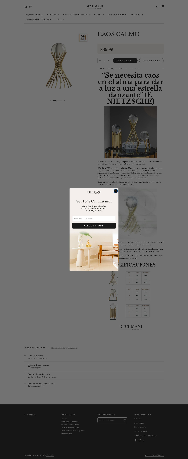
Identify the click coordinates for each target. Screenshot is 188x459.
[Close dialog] (116, 191)
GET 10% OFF (94, 225)
